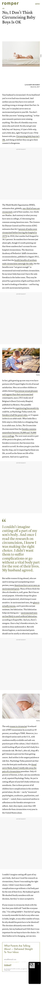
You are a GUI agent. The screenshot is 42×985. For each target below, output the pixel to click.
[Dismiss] (38, 964)
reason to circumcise (18, 726)
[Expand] (31, 964)
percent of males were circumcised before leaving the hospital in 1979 (19, 232)
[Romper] (10, 4)
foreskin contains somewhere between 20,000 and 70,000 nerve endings (19, 432)
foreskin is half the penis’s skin (14, 415)
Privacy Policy (7, 970)
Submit (7, 965)
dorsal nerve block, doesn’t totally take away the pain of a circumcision (19, 768)
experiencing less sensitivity (27, 408)
